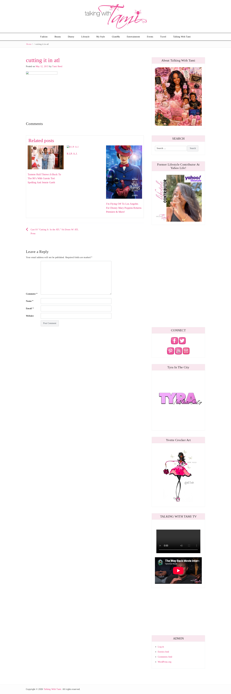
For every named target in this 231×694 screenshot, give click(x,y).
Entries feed (163, 652)
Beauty (58, 37)
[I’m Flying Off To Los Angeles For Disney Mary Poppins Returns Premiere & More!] (124, 172)
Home (28, 44)
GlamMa (116, 37)
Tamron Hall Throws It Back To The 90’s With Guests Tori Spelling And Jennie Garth (44, 178)
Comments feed (165, 657)
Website (30, 316)
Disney (71, 37)
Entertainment (133, 37)
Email (30, 308)
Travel (163, 37)
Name (29, 301)
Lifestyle (85, 37)
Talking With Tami (182, 37)
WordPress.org (164, 662)
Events (150, 37)
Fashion (43, 37)
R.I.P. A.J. (72, 153)
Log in (161, 647)
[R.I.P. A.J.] (73, 147)
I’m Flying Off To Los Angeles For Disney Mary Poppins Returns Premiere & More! (124, 207)
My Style (100, 37)
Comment (32, 294)
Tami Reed (57, 66)
